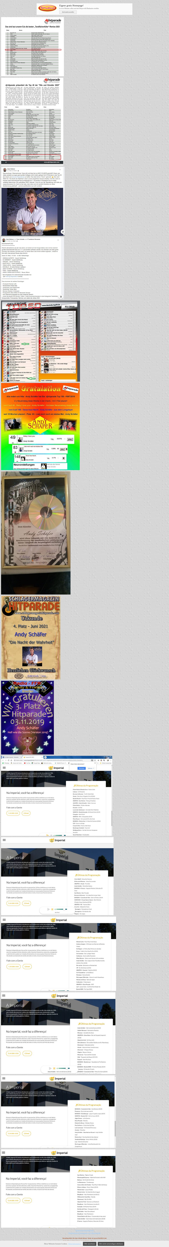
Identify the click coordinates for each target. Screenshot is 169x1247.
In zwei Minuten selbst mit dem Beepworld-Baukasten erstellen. (79, 6)
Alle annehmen (89, 1244)
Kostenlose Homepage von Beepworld (84, 1233)
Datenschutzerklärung (84, 1230)
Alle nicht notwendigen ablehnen (111, 1244)
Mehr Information (74, 1244)
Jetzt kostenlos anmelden (68, 12)
